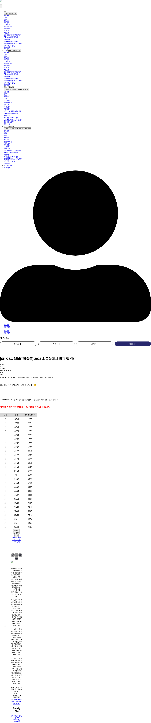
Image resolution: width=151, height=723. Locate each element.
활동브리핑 (8, 26)
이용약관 (18, 548)
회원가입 (7, 327)
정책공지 (7, 28)
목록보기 (16, 542)
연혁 (5, 18)
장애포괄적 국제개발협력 (12, 35)
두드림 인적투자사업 (11, 41)
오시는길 (7, 24)
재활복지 (7, 39)
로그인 (6, 325)
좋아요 (16, 530)
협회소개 (7, 20)
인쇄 (16, 535)
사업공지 (7, 30)
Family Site (16, 697)
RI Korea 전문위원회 (11, 37)
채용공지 (7, 33)
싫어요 (16, 533)
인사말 (6, 15)
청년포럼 (7, 48)
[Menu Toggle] (1, 6)
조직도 (6, 22)
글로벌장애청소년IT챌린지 (13, 43)
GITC (13, 701)
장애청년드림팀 (9, 46)
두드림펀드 (16, 704)
